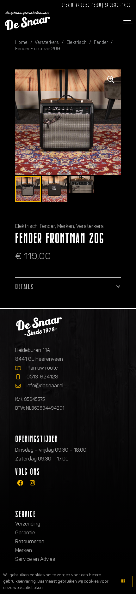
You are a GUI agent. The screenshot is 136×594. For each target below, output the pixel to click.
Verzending (27, 524)
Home (21, 42)
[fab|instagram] (32, 482)
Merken (65, 226)
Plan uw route (42, 368)
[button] (127, 20)
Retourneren (29, 541)
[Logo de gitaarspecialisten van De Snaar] (27, 20)
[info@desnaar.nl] (21, 385)
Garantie (25, 533)
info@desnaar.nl (45, 386)
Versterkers (47, 42)
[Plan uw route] (21, 368)
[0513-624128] (21, 376)
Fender (101, 42)
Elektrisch (76, 42)
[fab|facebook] (20, 482)
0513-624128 (42, 377)
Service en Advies (35, 559)
